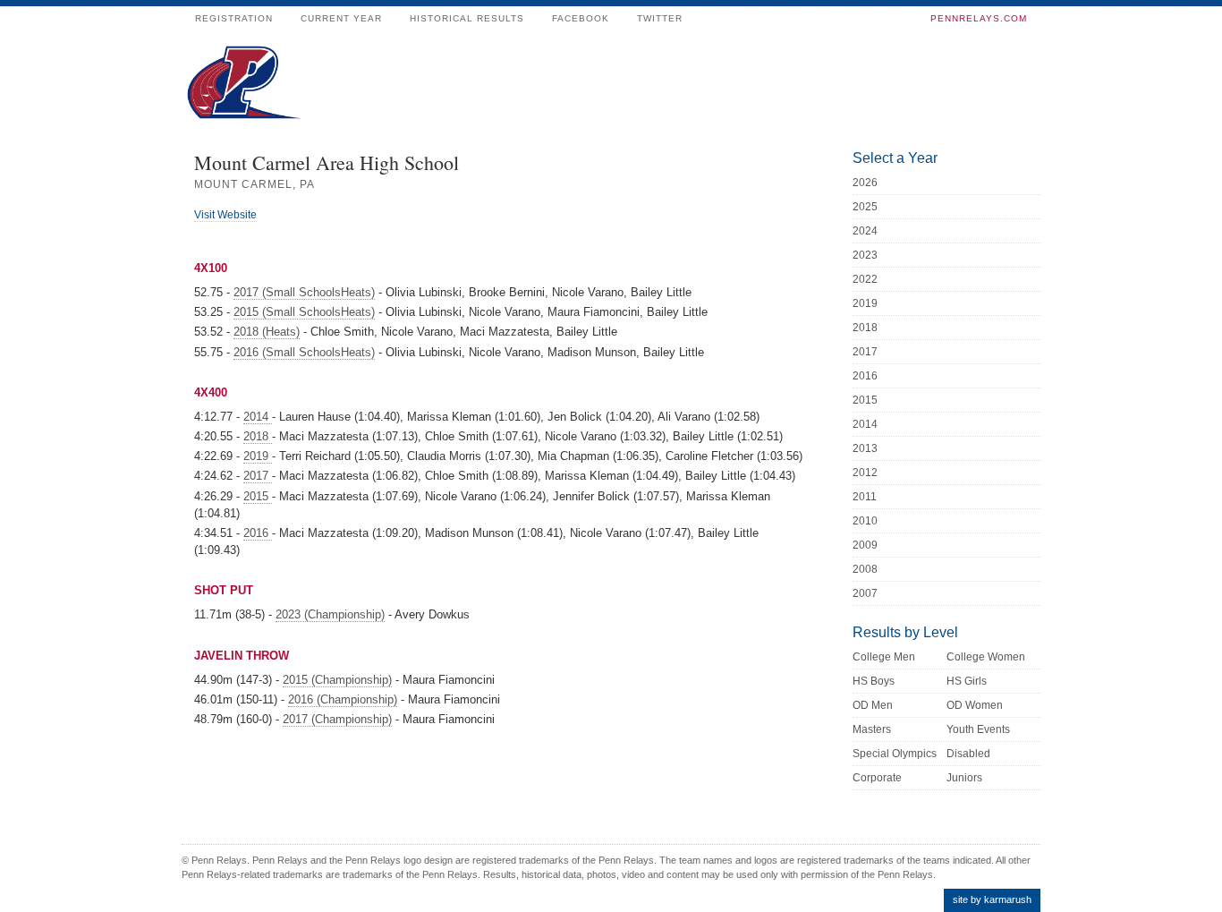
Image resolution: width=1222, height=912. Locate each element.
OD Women (974, 705)
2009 (865, 545)
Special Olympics (895, 753)
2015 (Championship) (337, 679)
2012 (865, 472)
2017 (257, 475)
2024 (865, 231)
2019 (257, 456)
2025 (865, 206)
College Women (985, 657)
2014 (257, 416)
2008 (865, 569)
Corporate (877, 777)
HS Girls (966, 681)
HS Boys (874, 681)
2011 (865, 496)
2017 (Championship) (337, 719)
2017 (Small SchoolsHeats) (304, 292)
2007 (865, 593)
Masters (872, 729)
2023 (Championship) (330, 614)
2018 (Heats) (266, 331)
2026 (865, 182)
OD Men (873, 705)
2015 (257, 496)
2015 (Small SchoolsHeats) (304, 312)
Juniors (964, 777)
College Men (884, 657)
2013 (865, 448)
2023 (865, 255)
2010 (865, 521)
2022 (865, 279)
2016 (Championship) (342, 699)
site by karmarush (992, 899)
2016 (257, 533)
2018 (257, 436)
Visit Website (225, 215)
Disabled (968, 753)
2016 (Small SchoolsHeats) (304, 352)
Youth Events (978, 729)
